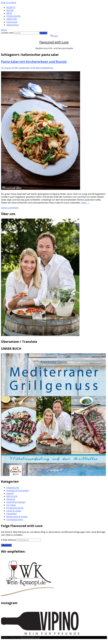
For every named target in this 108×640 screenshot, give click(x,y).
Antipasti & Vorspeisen (17, 490)
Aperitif (10, 493)
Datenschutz (12, 24)
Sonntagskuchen (14, 519)
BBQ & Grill (11, 496)
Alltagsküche (12, 487)
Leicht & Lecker (13, 510)
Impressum (12, 22)
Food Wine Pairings (15, 502)
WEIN (9, 13)
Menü (4, 29)
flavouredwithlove (44, 67)
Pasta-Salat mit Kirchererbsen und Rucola (34, 61)
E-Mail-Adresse (8, 539)
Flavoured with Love (54, 42)
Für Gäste (11, 505)
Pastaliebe (11, 513)
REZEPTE (10, 7)
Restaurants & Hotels (16, 516)
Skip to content (8, 2)
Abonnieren (6, 545)
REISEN (10, 10)
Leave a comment (9, 207)
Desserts (10, 499)
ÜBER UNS (11, 19)
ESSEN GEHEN (13, 16)
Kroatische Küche (14, 507)
